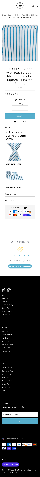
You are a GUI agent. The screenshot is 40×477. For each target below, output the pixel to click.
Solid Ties (5, 390)
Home (4, 15)
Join (20, 421)
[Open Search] (33, 6)
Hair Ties (5, 338)
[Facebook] (3, 459)
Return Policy (9, 200)
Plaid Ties (5, 377)
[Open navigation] (5, 6)
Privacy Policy (7, 311)
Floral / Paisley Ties (9, 368)
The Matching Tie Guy (23, 470)
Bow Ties (5, 331)
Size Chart (5, 302)
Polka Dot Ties (7, 381)
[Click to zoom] (34, 27)
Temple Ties (6, 351)
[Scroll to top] (35, 471)
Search (4, 295)
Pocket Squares (7, 344)
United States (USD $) (13, 438)
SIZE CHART (21, 122)
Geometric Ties (7, 371)
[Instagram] (5, 459)
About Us (5, 298)
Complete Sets (7, 335)
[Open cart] (37, 6)
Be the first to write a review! (20, 266)
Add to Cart (20, 116)
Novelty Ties (6, 374)
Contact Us (6, 315)
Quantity (20, 104)
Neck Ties (5, 341)
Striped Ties (6, 387)
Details (7, 127)
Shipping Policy (10, 194)
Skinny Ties (6, 348)
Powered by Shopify (9, 472)
